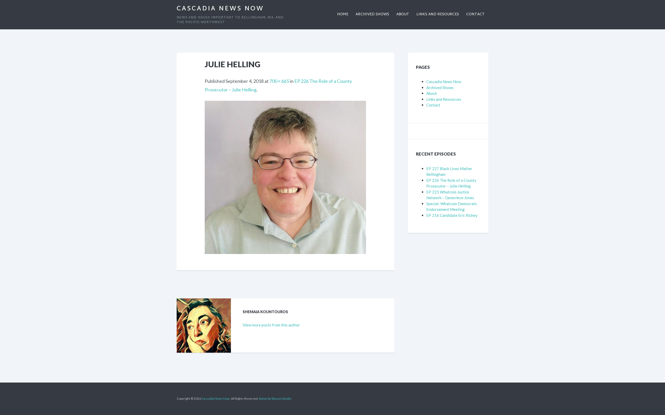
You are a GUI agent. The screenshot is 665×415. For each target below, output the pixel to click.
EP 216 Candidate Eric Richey (451, 215)
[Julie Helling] (285, 105)
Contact (433, 105)
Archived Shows (440, 87)
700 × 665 (279, 81)
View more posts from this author (271, 325)
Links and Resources (443, 99)
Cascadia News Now (220, 9)
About (431, 93)
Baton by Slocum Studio (275, 398)
